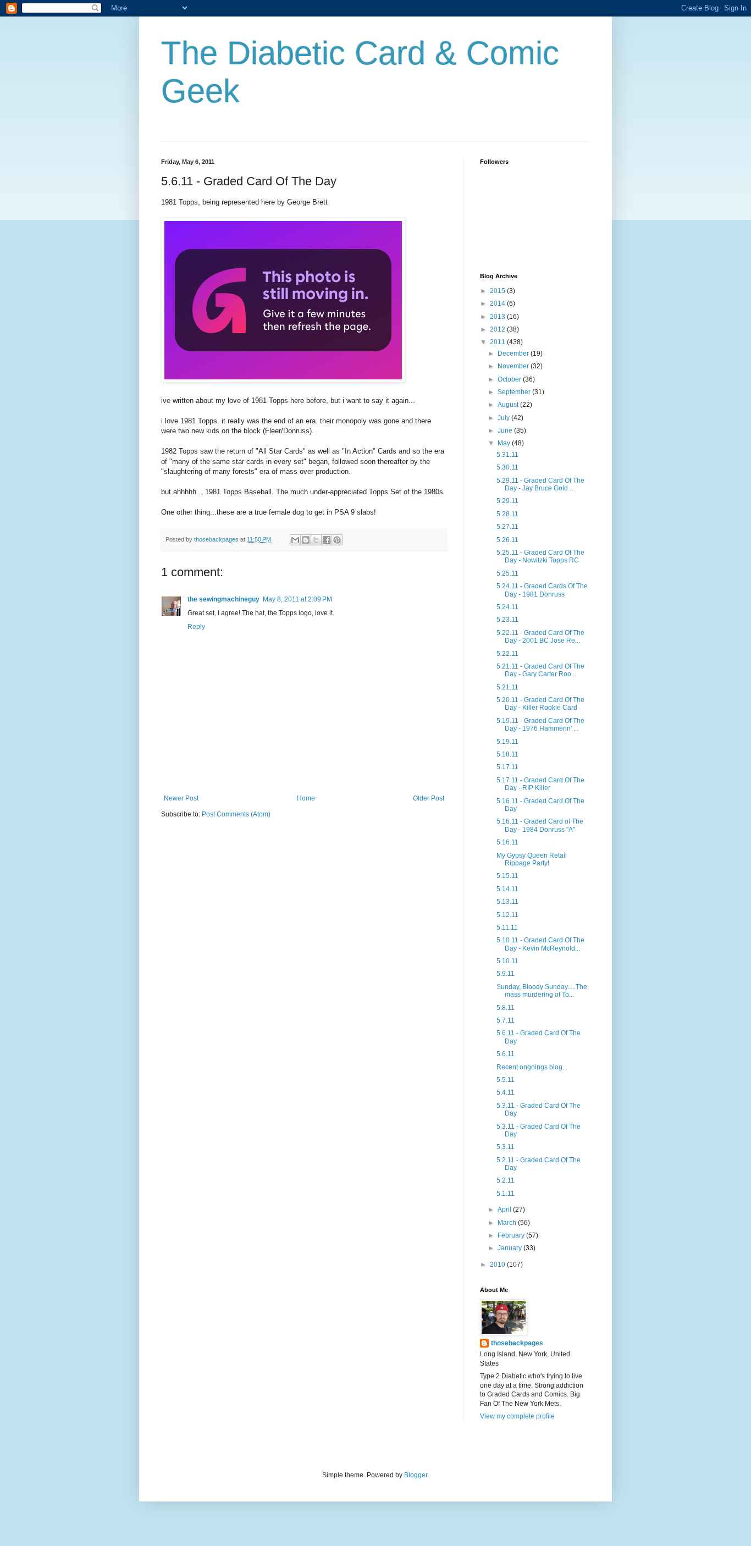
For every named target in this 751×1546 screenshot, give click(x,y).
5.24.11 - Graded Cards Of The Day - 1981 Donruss (542, 590)
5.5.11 (505, 1080)
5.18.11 (507, 754)
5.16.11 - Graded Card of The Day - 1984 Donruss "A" (539, 825)
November (514, 366)
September (515, 392)
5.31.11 (507, 455)
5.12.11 (507, 915)
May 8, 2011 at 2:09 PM (297, 599)
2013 (498, 317)
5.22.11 (507, 654)
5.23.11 (507, 619)
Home (306, 798)
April (505, 1209)
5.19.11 (507, 742)
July (504, 418)
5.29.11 (507, 501)
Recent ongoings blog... (531, 1067)
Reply (196, 627)
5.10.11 (507, 961)
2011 (498, 342)
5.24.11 (507, 607)
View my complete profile (517, 1416)
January (510, 1248)
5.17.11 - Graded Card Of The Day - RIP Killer (540, 784)
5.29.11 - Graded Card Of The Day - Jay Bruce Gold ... (540, 484)
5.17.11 (507, 767)
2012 (498, 329)
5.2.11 (505, 1180)
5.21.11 (507, 687)
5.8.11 (505, 1008)
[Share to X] (316, 539)
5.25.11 (507, 573)
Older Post (428, 798)
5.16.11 (507, 842)
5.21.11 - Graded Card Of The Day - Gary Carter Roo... (540, 670)
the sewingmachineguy (223, 599)
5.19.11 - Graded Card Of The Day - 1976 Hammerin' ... (540, 724)
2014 (498, 303)
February (512, 1235)
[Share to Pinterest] (337, 539)
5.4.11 (505, 1092)
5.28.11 (507, 514)
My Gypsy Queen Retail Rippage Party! (531, 859)
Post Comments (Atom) (236, 814)
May (505, 443)
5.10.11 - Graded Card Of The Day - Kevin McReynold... (540, 944)
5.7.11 (505, 1020)
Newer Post (181, 798)
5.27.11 (507, 527)
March (508, 1223)
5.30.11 (507, 467)
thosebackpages (517, 1343)
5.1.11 (505, 1193)
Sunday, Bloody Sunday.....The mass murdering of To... (541, 990)
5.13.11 (507, 901)
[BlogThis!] (305, 539)
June (506, 430)
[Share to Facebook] (326, 539)
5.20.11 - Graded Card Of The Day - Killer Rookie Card (540, 703)
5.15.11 (507, 876)
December (514, 353)
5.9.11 (505, 974)
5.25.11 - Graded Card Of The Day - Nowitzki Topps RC (540, 556)
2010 (498, 1264)
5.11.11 (507, 927)
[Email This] (295, 539)
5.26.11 (507, 540)
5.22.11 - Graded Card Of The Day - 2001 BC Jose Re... (540, 636)
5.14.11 (507, 889)
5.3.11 (505, 1147)
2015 (498, 291)
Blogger (415, 1475)
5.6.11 (505, 1054)
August (509, 404)
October (510, 379)
